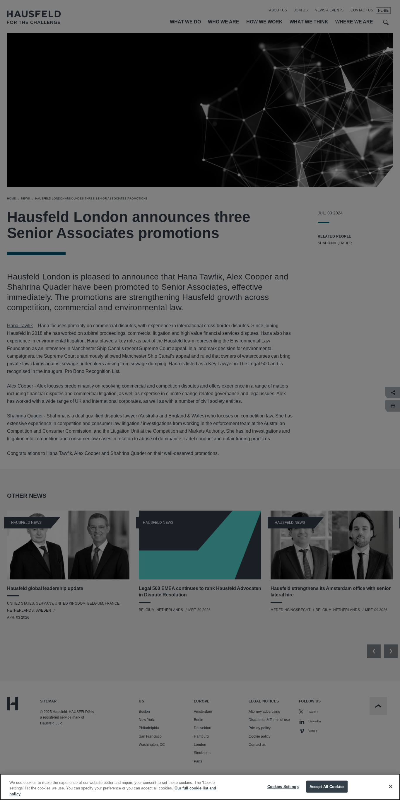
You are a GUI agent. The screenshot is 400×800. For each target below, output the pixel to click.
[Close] (390, 786)
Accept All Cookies (327, 786)
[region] (200, 787)
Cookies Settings (283, 786)
